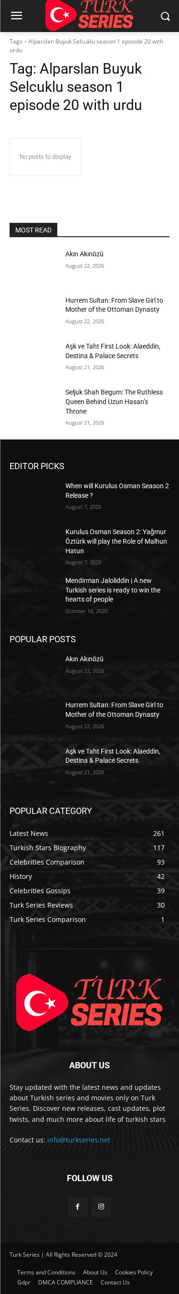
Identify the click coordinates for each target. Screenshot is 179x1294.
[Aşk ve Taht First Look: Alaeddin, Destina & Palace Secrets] (34, 358)
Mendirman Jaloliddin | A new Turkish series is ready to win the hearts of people (112, 590)
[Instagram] (101, 1206)
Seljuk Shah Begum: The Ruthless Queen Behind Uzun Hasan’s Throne (114, 401)
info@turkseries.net (78, 1139)
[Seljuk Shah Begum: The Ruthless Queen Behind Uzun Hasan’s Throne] (34, 404)
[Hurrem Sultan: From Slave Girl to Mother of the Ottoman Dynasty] (34, 312)
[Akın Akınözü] (34, 266)
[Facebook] (77, 1206)
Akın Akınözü (84, 254)
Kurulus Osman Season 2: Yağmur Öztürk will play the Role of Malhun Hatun (116, 541)
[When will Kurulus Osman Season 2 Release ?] (34, 498)
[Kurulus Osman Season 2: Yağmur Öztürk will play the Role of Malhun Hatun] (34, 544)
